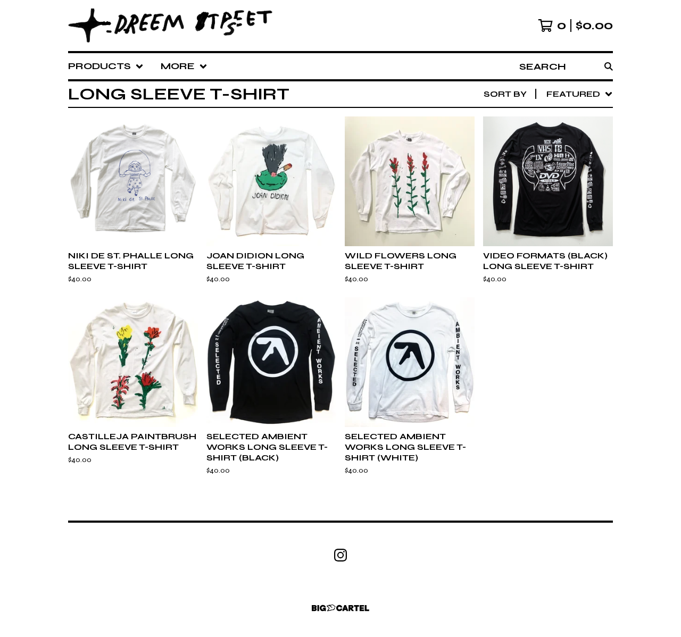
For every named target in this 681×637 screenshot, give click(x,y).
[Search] (608, 66)
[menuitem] (106, 66)
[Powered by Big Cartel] (340, 608)
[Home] (170, 26)
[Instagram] (340, 555)
